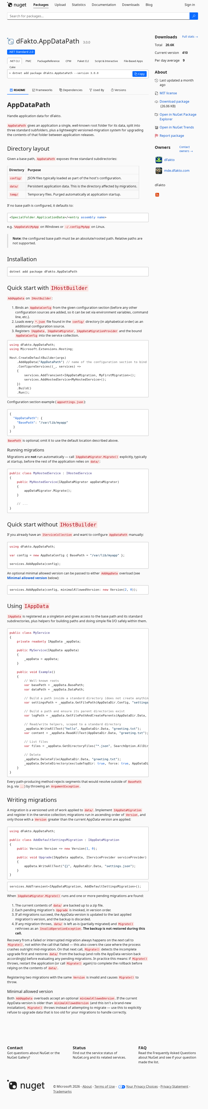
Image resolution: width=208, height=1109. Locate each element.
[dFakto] (158, 160)
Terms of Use (104, 1086)
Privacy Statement (174, 1086)
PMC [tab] (28, 61)
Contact (15, 1047)
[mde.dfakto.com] (158, 170)
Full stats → (190, 36)
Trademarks (62, 1091)
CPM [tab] (68, 61)
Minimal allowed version (27, 578)
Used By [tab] (98, 90)
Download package (174, 101)
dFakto (169, 160)
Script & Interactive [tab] (106, 61)
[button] (139, 74)
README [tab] (19, 90)
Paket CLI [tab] (83, 61)
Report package (172, 135)
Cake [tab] (12, 67)
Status (79, 1047)
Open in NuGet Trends (177, 127)
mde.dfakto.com (177, 170)
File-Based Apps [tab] (133, 61)
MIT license (168, 93)
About (87, 1086)
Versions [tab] (120, 90)
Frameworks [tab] (43, 90)
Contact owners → (186, 149)
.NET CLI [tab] (15, 61)
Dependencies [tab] (72, 90)
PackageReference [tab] (48, 61)
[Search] (194, 16)
